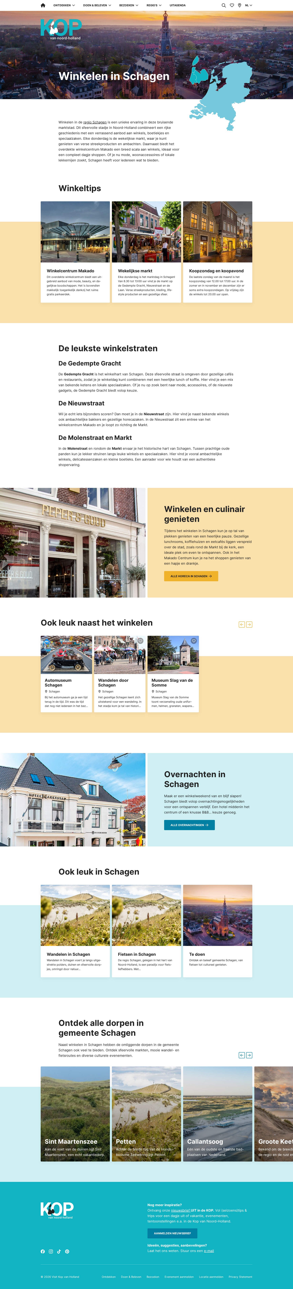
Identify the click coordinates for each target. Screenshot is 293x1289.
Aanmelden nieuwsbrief (172, 1233)
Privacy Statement (240, 1276)
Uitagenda (178, 5)
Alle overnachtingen (187, 825)
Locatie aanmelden (211, 1276)
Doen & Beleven (131, 1276)
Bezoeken (153, 1276)
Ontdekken (109, 1276)
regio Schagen (95, 122)
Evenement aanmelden (179, 1276)
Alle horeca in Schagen (189, 576)
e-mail (209, 1251)
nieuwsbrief (181, 1210)
